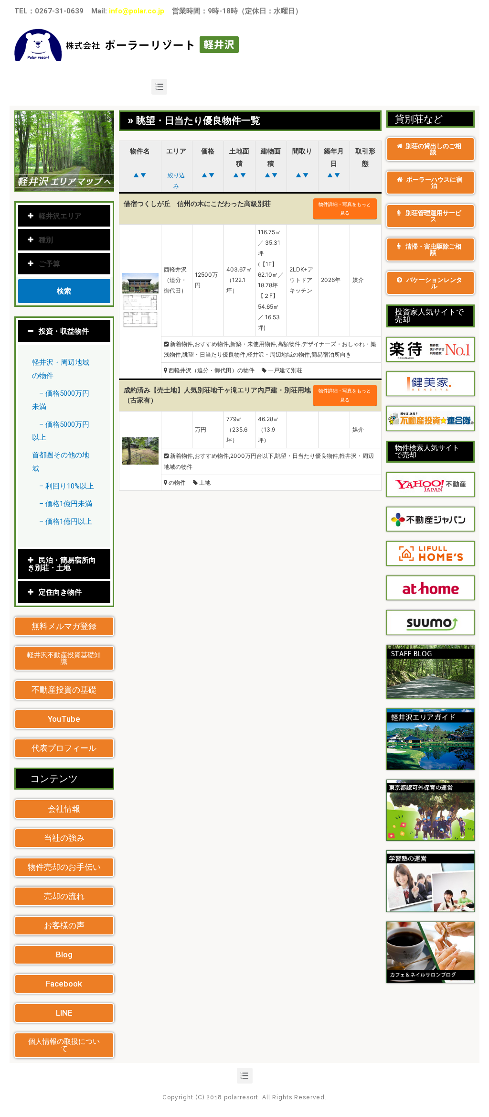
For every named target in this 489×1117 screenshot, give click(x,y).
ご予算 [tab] (49, 263)
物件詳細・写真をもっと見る (345, 208)
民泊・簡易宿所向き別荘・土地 (62, 564)
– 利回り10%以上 (66, 486)
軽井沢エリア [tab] (60, 215)
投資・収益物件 (64, 331)
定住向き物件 (60, 592)
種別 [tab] (46, 239)
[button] (64, 626)
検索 (64, 290)
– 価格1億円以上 (65, 521)
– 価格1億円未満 (65, 503)
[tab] (64, 331)
